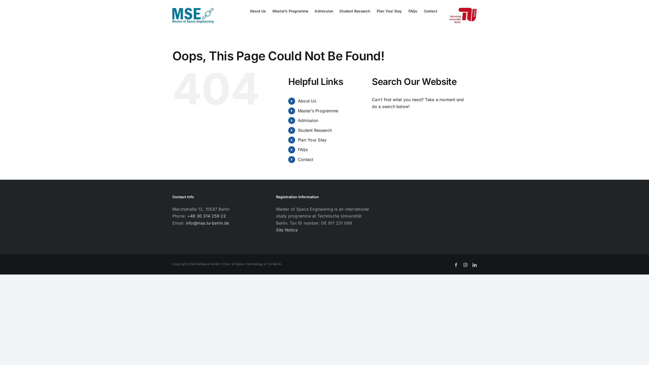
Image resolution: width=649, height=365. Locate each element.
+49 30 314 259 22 (206, 215)
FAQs (303, 149)
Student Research (315, 130)
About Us (307, 100)
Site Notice (287, 229)
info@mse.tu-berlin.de (207, 223)
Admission (308, 120)
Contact (305, 159)
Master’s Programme (318, 110)
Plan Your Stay (312, 139)
